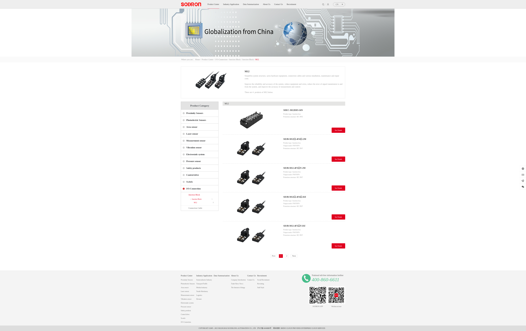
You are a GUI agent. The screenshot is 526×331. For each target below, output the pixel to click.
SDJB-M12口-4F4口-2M (294, 139)
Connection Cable (195, 208)
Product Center (207, 60)
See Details (338, 130)
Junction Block (235, 60)
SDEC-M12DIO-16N (293, 110)
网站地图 (276, 328)
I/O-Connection (221, 60)
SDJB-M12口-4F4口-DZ (294, 197)
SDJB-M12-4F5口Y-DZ (294, 226)
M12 (257, 60)
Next (294, 256)
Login (328, 4)
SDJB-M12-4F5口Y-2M (294, 168)
